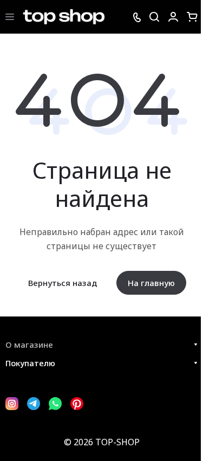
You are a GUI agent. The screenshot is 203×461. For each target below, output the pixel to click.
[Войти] (173, 16)
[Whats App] (55, 403)
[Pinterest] (76, 403)
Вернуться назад (62, 282)
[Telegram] (33, 403)
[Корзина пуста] (192, 16)
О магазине (29, 344)
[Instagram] (11, 403)
